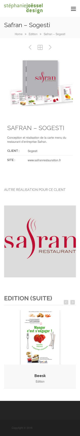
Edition (33, 34)
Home (19, 34)
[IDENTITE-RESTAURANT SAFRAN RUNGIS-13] (40, 241)
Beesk (40, 376)
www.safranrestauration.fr (44, 160)
